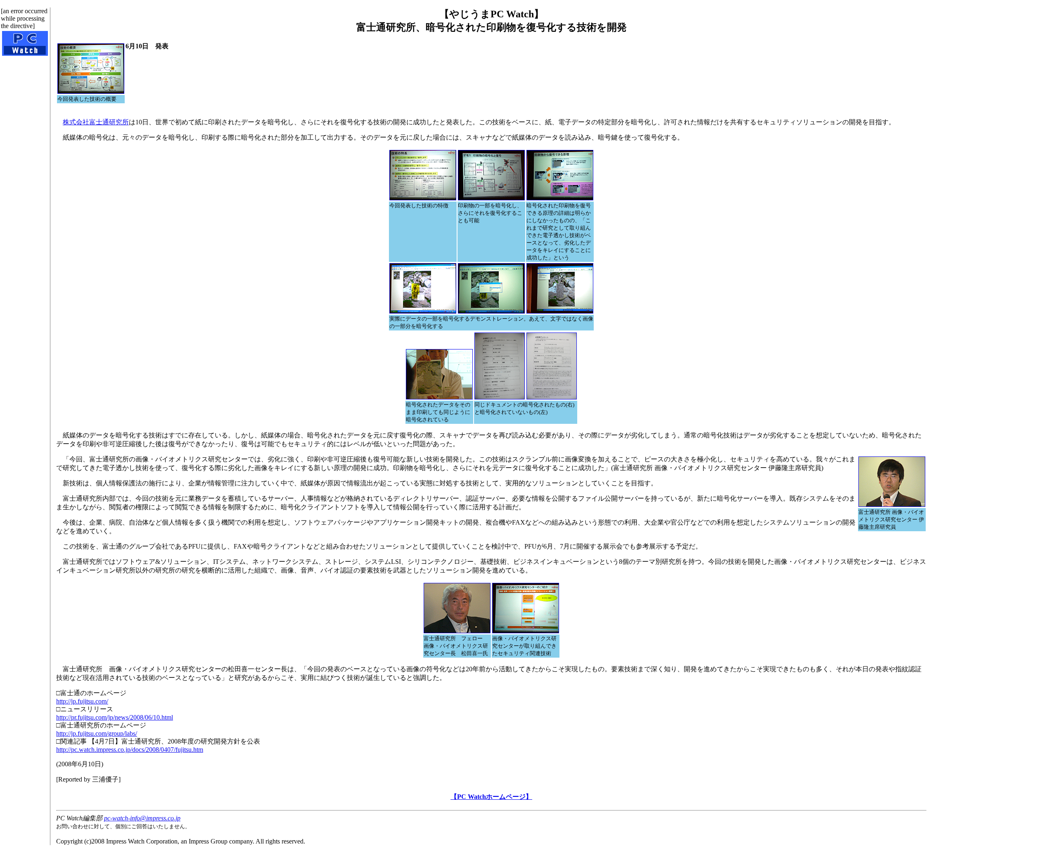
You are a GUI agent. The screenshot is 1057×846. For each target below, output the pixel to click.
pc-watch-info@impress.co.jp (142, 818)
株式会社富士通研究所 (96, 122)
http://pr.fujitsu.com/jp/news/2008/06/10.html (114, 717)
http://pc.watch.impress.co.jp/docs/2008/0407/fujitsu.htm (129, 749)
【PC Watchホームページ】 (491, 796)
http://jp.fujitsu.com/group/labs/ (96, 733)
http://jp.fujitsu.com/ (82, 701)
